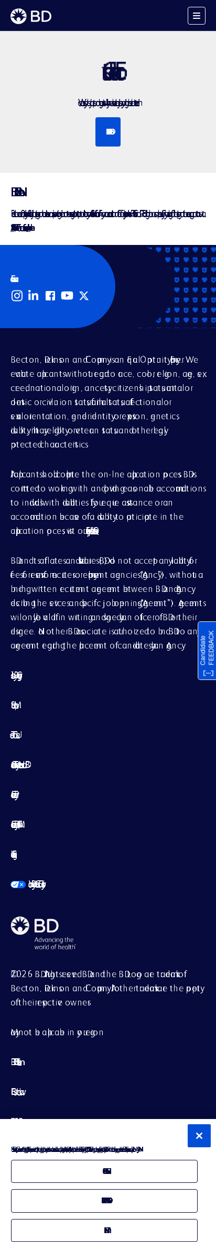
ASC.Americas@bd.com (12, 227)
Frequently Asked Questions (89, 530)
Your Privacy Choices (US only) (26, 883)
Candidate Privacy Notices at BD (17, 764)
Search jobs (108, 132)
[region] (108, 1180)
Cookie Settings (11, 853)
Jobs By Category (14, 674)
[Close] (199, 1135)
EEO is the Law (14, 1091)
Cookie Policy (12, 794)
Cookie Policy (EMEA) (14, 824)
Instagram (16, 295)
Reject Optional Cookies (104, 1200)
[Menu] (197, 16)
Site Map (12, 704)
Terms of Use (13, 734)
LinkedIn (33, 295)
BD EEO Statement (14, 1061)
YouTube (67, 295)
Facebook (50, 295)
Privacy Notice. (137, 1149)
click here (28, 227)
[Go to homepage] (30, 16)
